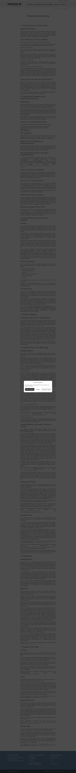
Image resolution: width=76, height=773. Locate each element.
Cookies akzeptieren (30, 389)
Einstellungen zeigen (46, 389)
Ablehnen (38, 389)
